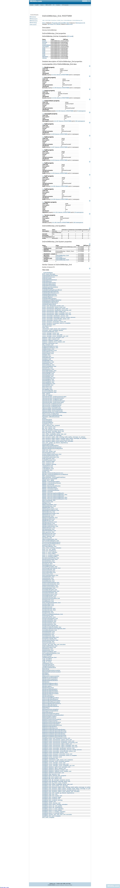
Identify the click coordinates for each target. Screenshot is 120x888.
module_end (45, 471)
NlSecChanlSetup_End (48, 500)
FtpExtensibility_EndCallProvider (51, 408)
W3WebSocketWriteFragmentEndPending (54, 735)
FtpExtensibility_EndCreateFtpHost (52, 409)
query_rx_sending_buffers (49, 556)
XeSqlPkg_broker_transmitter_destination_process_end (58, 748)
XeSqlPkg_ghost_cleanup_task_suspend (54, 775)
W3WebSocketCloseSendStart (51, 723)
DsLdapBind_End (47, 389)
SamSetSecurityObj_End (49, 638)
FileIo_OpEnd (46, 393)
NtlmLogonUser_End (48, 532)
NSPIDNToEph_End (48, 507)
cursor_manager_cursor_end (50, 333)
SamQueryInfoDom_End (49, 621)
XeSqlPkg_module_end (49, 801)
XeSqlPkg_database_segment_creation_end (55, 770)
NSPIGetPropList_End (48, 514)
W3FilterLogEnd (46, 686)
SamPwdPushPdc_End (49, 617)
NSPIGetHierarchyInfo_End (50, 509)
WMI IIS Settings (33, 22)
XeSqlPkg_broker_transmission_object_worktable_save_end (59, 746)
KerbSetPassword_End (49, 460)
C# (54, 24)
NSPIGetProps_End (47, 516)
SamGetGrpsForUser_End (49, 594)
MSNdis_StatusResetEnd (49, 487)
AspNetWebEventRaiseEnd (50, 303)
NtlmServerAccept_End (49, 533)
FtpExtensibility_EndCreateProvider (52, 411)
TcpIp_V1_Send (46, 661)
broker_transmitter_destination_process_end (55, 316)
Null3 (43, 48)
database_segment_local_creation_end (53, 341)
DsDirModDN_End (47, 360)
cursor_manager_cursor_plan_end (52, 334)
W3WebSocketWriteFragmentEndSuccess (54, 736)
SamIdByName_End (48, 601)
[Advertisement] (60, 9)
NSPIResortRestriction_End (50, 526)
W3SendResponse (47, 712)
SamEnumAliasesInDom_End (50, 582)
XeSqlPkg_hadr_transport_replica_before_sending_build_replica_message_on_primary (67, 788)
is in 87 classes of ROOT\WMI (58, 147)
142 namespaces (80, 121)
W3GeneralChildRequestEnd (50, 697)
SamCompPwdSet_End (49, 572)
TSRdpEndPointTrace (48, 666)
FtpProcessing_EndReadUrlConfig (52, 415)
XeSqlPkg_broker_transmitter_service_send (55, 752)
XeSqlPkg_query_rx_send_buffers (52, 810)
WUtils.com (113, 886)
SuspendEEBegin (47, 654)
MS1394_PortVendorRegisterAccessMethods (55, 474)
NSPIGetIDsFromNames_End (50, 510)
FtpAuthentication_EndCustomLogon (53, 402)
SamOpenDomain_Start (49, 610)
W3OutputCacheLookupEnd (50, 709)
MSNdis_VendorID (47, 491)
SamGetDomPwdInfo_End (49, 592)
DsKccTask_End (47, 388)
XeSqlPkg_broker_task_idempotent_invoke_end (56, 738)
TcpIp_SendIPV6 (47, 660)
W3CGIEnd (45, 673)
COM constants (33, 24)
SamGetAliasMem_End (48, 588)
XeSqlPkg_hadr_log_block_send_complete (54, 782)
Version (44, 58)
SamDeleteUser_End (48, 579)
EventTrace (54, 20)
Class (43, 23)
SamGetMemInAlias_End (49, 595)
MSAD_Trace (60, 20)
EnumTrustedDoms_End (49, 392)
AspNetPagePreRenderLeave (50, 292)
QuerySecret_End (47, 563)
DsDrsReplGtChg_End (48, 378)
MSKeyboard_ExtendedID (49, 478)
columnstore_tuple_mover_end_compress (54, 329)
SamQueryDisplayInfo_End (50, 618)
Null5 (43, 51)
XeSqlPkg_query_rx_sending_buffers (53, 813)
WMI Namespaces (33, 18)
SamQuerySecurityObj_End (50, 625)
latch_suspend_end (48, 463)
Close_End (45, 327)
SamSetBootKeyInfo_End (49, 630)
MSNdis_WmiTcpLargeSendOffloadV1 (53, 493)
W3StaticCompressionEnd (49, 721)
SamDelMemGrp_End (48, 581)
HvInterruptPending (47, 444)
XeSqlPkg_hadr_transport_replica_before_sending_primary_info (60, 790)
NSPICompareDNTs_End (49, 504)
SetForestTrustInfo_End (49, 647)
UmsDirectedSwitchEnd (49, 667)
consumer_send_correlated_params (52, 330)
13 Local (70, 36)
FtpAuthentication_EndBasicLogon (52, 399)
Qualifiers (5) (65, 23)
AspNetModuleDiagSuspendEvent (52, 290)
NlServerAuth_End (47, 501)
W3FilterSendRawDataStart (50, 690)
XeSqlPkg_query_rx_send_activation (53, 808)
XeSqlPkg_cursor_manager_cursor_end (53, 762)
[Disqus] (66, 834)
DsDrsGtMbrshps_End (77, 20)
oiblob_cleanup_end (48, 536)
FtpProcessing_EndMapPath (50, 414)
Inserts (44, 43)
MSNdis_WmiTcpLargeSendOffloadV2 (53, 496)
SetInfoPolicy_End (47, 648)
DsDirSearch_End (47, 363)
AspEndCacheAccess (48, 277)
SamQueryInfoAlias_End (49, 620)
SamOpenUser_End (48, 612)
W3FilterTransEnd (47, 695)
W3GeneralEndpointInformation (51, 700)
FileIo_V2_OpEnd (47, 395)
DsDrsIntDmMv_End (48, 373)
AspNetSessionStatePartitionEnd (51, 300)
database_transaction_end (50, 343)
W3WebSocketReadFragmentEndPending (54, 731)
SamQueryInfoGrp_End (49, 623)
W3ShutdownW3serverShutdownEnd (53, 715)
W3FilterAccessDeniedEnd (50, 677)
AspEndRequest (47, 281)
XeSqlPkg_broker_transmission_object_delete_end (57, 744)
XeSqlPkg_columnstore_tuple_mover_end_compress (57, 759)
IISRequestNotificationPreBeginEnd (52, 448)
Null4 (43, 49)
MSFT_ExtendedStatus (48, 476)
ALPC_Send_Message (48, 274)
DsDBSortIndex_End (48, 349)
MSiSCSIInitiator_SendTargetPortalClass (53, 477)
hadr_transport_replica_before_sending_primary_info (57, 439)
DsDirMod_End (46, 359)
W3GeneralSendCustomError (50, 706)
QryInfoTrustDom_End (48, 545)
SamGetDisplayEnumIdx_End (50, 591)
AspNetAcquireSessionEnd (50, 287)
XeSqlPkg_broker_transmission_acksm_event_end (57, 739)
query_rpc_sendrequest (49, 550)
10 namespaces (79, 212)
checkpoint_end (47, 326)
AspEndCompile (47, 278)
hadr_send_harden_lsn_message (52, 435)
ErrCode (44, 42)
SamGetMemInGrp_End (49, 597)
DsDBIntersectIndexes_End (50, 347)
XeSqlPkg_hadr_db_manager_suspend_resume (56, 780)
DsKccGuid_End (47, 386)
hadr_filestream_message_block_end (53, 431)
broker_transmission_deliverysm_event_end (55, 308)
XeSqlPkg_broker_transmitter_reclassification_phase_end (59, 751)
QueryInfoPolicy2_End (48, 562)
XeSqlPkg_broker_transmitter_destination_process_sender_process (62, 749)
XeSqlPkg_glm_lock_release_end (52, 778)
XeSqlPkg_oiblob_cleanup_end (51, 803)
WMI (43, 20)
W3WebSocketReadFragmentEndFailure (53, 729)
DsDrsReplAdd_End (48, 375)
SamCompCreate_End (48, 571)
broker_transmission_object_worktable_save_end (56, 314)
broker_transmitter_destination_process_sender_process (58, 317)
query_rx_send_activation (49, 552)
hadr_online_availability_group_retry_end (54, 434)
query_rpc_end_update (49, 549)
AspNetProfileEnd (47, 297)
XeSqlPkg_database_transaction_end (53, 772)
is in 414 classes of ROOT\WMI (64, 111)
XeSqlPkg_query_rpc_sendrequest (52, 807)
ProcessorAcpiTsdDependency (51, 543)
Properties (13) (56, 23)
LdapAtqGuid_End (47, 465)
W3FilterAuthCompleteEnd (49, 679)
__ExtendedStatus (47, 272)
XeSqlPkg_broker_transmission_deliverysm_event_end (58, 741)
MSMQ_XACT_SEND (48, 480)
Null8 (43, 55)
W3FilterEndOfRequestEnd (50, 683)
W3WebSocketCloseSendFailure (51, 722)
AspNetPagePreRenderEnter (50, 291)
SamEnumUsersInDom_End (50, 586)
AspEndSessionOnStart (49, 285)
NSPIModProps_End (48, 520)
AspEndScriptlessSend (49, 284)
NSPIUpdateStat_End (48, 529)
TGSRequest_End (47, 663)
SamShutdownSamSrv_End (50, 640)
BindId (44, 40)
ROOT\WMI (48, 20)
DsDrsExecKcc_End (48, 369)
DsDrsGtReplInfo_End (48, 372)
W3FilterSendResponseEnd (50, 692)
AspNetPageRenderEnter (49, 294)
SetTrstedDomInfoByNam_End (51, 653)
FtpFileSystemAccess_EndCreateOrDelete (54, 412)
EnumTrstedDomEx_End (49, 390)
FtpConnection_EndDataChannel (51, 405)
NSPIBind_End (46, 503)
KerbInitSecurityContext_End (50, 457)
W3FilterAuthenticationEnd (50, 680)
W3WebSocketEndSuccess (50, 728)
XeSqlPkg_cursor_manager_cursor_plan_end (55, 764)
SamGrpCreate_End (48, 599)
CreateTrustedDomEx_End (50, 331)
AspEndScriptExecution (49, 282)
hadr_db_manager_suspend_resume (53, 429)
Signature (45, 56)
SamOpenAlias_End (48, 605)
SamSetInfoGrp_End (48, 634)
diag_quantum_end (47, 344)
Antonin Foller (68, 885)
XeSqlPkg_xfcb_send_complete (51, 816)
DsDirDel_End (46, 354)
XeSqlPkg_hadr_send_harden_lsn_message (55, 785)
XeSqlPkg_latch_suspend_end (51, 798)
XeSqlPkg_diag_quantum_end (51, 774)
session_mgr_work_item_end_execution (54, 644)
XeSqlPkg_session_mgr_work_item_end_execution (57, 814)
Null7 (43, 53)
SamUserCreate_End (48, 641)
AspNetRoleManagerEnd (49, 298)
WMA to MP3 (48, 5)
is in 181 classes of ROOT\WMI (60, 222)
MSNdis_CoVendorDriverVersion (51, 483)
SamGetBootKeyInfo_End (49, 589)
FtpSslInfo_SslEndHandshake (50, 416)
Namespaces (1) (80, 23)
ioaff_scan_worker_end (49, 451)
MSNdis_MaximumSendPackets (51, 486)
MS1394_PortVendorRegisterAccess (52, 473)
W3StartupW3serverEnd (49, 718)
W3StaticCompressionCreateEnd (51, 719)
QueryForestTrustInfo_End (50, 559)
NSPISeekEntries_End (48, 527)
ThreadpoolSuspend (48, 664)
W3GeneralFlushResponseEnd (51, 702)
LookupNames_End (48, 468)
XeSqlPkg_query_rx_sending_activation (53, 811)
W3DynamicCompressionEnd (50, 676)
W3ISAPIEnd (45, 708)
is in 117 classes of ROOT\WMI (62, 121)
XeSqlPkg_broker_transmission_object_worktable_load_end (59, 745)
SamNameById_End (48, 604)
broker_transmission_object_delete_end (53, 311)
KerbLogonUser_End (48, 458)
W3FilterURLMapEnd (48, 696)
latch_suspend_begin (48, 461)
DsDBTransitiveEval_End (49, 350)
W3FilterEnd (45, 682)
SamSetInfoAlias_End (48, 631)
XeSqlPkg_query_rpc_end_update (52, 806)
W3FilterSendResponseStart (50, 693)
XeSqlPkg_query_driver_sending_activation (55, 804)
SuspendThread (46, 656)
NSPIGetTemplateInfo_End (49, 517)
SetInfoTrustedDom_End (49, 651)
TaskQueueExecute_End (49, 657)
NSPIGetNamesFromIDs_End (50, 513)
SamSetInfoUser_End (48, 635)
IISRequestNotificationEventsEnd (51, 447)
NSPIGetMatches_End (48, 512)
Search (42, 5)
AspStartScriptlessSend (49, 304)
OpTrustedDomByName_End (50, 540)
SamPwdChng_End (47, 615)
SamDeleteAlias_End (48, 576)
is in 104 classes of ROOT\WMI (59, 199)
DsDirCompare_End (48, 353)
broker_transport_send (48, 324)
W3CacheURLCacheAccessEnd (51, 672)
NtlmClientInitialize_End (49, 530)
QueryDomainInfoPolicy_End (50, 558)
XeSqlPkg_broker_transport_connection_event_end (57, 754)
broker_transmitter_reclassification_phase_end (55, 318)
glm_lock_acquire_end (48, 427)
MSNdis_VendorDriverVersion (50, 490)
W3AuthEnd (45, 669)
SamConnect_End (47, 574)
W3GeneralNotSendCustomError (51, 703)
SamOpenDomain (47, 607)
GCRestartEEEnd (47, 421)
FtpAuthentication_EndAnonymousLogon (54, 396)
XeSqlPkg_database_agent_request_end (54, 768)
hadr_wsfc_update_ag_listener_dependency (55, 442)
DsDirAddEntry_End (48, 352)
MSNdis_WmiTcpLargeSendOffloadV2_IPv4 (54, 497)
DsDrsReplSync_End (48, 380)
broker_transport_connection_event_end (54, 321)
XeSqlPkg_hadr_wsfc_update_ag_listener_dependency (58, 793)
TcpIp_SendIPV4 (47, 659)
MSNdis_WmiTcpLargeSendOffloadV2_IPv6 (54, 499)
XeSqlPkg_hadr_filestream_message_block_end (56, 781)
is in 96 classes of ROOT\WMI (58, 173)
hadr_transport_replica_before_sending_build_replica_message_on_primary (64, 438)
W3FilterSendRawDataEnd (49, 689)
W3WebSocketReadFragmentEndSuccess (54, 732)
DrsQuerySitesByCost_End (50, 346)
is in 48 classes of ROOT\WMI (60, 87)
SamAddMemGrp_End (48, 565)
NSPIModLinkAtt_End (48, 519)
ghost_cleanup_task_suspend (51, 425)
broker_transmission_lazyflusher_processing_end (56, 310)
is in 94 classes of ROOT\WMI (58, 160)
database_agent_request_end (50, 339)
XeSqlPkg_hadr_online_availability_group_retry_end (57, 784)
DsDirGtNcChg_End (48, 357)
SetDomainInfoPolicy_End (49, 646)
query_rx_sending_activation (50, 555)
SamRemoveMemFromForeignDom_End (53, 628)
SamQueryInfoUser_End (49, 624)
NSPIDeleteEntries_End (49, 506)
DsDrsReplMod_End (48, 379)
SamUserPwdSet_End (48, 643)
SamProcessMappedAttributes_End (52, 614)
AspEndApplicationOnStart (50, 275)
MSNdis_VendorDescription (50, 488)
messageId (45, 46)
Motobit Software (59, 885)
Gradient (58, 5)
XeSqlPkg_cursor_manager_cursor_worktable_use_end (58, 765)
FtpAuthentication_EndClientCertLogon (53, 401)
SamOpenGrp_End (47, 611)
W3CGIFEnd (45, 674)
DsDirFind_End (46, 356)
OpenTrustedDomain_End (49, 539)
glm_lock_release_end (48, 428)
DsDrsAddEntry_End (48, 365)
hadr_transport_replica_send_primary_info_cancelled (57, 441)
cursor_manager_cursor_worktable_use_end (55, 336)
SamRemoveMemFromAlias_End (51, 627)
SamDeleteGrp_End (48, 578)
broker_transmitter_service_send (51, 320)
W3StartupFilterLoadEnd (49, 716)
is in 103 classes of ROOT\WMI (59, 186)
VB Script (50, 24)
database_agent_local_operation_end (53, 337)
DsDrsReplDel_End (47, 376)
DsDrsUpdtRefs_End (48, 382)
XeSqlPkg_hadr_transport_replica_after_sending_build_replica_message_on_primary (67, 787)
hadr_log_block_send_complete (51, 432)
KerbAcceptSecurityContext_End (51, 454)
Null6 (43, 52)
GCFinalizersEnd (47, 419)
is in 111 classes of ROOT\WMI (60, 74)
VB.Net (58, 24)
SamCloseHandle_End (48, 569)
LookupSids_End (47, 470)
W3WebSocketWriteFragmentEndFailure (53, 733)
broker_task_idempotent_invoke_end (53, 305)
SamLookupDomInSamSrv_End (51, 602)
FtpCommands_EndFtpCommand (52, 403)
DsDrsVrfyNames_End (48, 383)
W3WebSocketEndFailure (49, 726)
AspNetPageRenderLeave (49, 295)
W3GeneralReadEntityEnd (49, 705)
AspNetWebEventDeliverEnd (50, 301)
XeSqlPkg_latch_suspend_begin (51, 797)
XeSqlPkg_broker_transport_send (52, 757)
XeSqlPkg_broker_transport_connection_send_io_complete (59, 755)
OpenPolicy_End (47, 537)
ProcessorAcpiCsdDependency (51, 542)
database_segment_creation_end (51, 340)
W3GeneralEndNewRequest (50, 699)
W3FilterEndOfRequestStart (50, 684)
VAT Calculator (65, 5)
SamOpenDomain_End (48, 608)
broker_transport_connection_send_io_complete (56, 323)
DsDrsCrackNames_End (49, 366)
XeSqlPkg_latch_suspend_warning (52, 800)
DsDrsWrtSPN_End (47, 385)
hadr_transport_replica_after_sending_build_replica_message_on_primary (63, 437)
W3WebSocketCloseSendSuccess (52, 725)
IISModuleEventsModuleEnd (50, 445)
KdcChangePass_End (48, 452)
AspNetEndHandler (47, 288)
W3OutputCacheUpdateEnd (50, 710)
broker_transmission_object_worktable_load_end (56, 313)
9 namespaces (81, 111)
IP (53, 5)
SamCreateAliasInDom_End (50, 575)
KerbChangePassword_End (50, 455)
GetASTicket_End (47, 424)
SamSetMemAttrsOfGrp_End (50, 637)
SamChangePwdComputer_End (51, 568)
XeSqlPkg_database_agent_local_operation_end (56, 767)
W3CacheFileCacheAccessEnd (51, 670)
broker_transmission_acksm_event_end (53, 307)
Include (31, 5)
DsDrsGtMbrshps (68, 20)
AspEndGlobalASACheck (49, 280)
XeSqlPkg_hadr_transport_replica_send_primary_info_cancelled (60, 791)
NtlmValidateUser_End (48, 535)
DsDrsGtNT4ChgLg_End (49, 370)
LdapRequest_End (47, 467)
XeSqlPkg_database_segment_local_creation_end (56, 771)
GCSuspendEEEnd (47, 422)
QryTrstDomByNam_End (49, 546)
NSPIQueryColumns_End (49, 522)
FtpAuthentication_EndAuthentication (53, 398)
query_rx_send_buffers (49, 553)
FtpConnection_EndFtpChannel (51, 406)
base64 (36, 5)
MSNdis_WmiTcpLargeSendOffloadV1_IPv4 (54, 494)
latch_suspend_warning (49, 464)
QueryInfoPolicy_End (48, 561)
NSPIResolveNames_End (49, 525)
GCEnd (44, 418)
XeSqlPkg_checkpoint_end (50, 758)
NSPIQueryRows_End (48, 523)
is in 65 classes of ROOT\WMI (58, 134)
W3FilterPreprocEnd (48, 687)
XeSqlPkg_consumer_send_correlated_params (55, 761)
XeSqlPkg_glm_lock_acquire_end (52, 777)
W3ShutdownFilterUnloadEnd (50, 713)
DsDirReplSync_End (48, 362)
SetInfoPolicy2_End (48, 650)
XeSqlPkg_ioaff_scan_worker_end (52, 795)
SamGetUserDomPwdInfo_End (51, 598)
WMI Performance (34, 20)
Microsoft (69, 24)
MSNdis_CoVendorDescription (51, 481)
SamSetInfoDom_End (48, 633)
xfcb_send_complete (48, 817)
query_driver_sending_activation (51, 548)
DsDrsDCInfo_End (47, 367)
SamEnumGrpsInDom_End (50, 585)
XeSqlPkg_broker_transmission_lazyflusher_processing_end (60, 742)
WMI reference (33, 16)
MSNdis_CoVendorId (48, 484)
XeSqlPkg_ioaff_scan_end (49, 794)
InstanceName (46, 45)
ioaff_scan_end (46, 450)
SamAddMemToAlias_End (49, 566)
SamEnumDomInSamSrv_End (50, 584)
